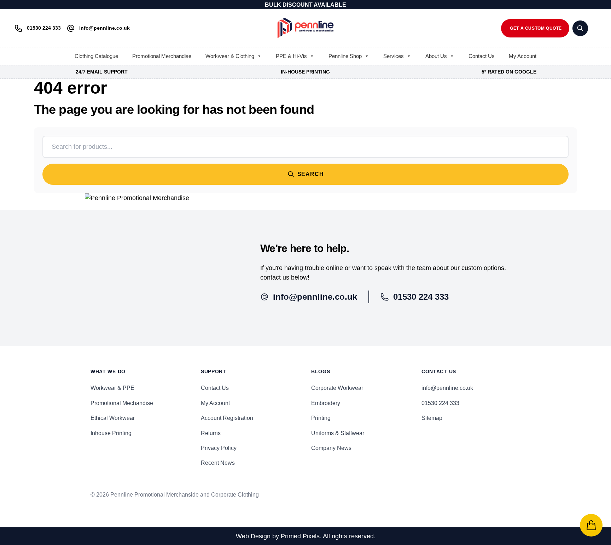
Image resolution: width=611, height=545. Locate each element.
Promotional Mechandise (122, 403)
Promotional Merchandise (161, 56)
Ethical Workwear (113, 418)
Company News (331, 448)
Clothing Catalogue (96, 56)
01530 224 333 (440, 403)
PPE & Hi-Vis (291, 56)
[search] (580, 28)
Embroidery (325, 403)
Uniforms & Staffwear (337, 433)
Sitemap (431, 418)
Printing (321, 418)
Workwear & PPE (112, 388)
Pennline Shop (345, 56)
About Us (436, 56)
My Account (522, 56)
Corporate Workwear (337, 388)
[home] (305, 28)
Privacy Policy (219, 448)
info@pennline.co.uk (447, 388)
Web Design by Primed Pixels (278, 536)
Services (393, 56)
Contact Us (482, 56)
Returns (211, 433)
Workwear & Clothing (229, 56)
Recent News (218, 463)
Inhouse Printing (111, 433)
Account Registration (227, 418)
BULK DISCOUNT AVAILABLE (305, 5)
